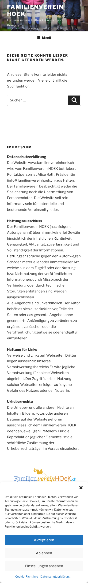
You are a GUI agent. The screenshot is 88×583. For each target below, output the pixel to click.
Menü (46, 38)
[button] (81, 487)
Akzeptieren (44, 540)
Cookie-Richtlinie (26, 576)
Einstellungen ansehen (44, 566)
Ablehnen (44, 553)
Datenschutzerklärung (55, 576)
